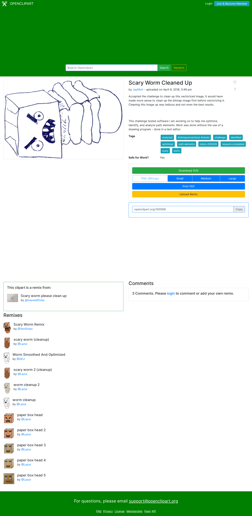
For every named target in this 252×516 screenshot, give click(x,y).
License (119, 511)
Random (179, 67)
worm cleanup (24, 400)
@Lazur (22, 343)
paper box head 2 (31, 430)
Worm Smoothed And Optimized (39, 355)
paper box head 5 (31, 475)
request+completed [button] (233, 144)
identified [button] (236, 137)
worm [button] (177, 150)
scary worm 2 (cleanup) (33, 370)
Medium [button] (206, 178)
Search (164, 67)
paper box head (30, 415)
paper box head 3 (31, 445)
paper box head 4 (31, 460)
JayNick (138, 89)
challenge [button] (220, 137)
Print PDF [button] (189, 186)
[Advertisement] (126, 36)
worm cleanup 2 (27, 385)
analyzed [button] (167, 137)
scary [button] (165, 150)
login (171, 293)
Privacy (108, 511)
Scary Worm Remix (29, 324)
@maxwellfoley (35, 300)
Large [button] (232, 178)
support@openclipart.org (153, 501)
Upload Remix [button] (188, 194)
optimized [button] (167, 144)
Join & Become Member (231, 3)
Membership (134, 511)
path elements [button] (187, 144)
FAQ (98, 511)
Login (208, 3)
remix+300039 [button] (208, 144)
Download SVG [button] (188, 170)
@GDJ (21, 359)
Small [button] (179, 178)
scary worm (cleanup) (31, 339)
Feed (147, 511)
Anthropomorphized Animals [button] (193, 137)
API (154, 511)
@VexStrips (25, 328)
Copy (239, 209)
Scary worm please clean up (44, 296)
